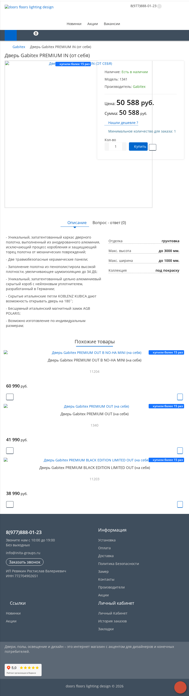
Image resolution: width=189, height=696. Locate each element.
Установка (107, 540)
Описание (77, 222)
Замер (103, 571)
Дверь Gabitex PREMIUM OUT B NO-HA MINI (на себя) (94, 360)
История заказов (112, 621)
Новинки (74, 23)
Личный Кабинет (112, 613)
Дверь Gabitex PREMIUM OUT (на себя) (94, 413)
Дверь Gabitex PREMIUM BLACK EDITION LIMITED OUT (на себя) (94, 467)
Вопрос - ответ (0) (109, 222)
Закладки (106, 629)
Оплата (104, 548)
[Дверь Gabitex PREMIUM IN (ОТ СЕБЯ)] (78, 134)
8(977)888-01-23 (143, 5)
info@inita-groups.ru (23, 552)
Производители (111, 587)
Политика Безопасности (118, 563)
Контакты (106, 579)
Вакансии (112, 23)
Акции (92, 23)
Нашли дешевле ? (122, 122)
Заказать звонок (24, 562)
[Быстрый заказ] (10, 397)
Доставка (106, 555)
